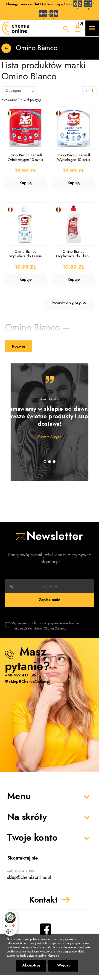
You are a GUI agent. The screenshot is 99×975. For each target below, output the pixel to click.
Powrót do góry (69, 303)
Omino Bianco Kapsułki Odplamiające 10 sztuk (25, 157)
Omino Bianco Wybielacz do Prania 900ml (25, 253)
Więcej (63, 965)
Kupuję (26, 183)
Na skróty (27, 816)
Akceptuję (31, 965)
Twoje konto (32, 837)
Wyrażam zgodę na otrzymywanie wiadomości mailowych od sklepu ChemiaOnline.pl (46, 626)
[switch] (10, 931)
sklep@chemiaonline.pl (29, 877)
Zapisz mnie (49, 599)
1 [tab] (45, 461)
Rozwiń (18, 346)
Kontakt (43, 900)
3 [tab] (54, 461)
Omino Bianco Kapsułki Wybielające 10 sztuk (73, 157)
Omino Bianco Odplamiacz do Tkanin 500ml (73, 253)
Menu (19, 796)
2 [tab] (49, 461)
